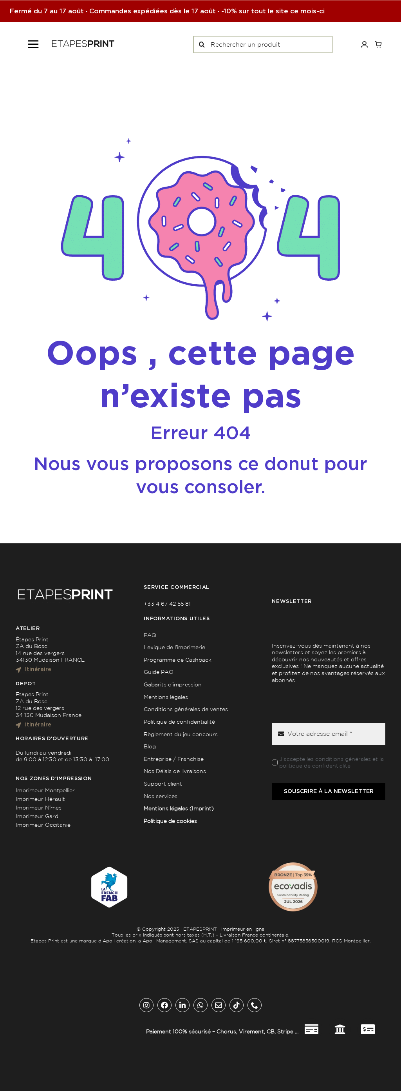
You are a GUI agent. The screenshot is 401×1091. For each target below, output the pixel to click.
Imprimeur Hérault (40, 799)
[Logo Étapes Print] (83, 43)
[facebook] (164, 1005)
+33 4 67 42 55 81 (167, 604)
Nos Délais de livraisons (175, 771)
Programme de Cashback (177, 660)
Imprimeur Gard (37, 816)
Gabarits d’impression (173, 684)
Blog (150, 746)
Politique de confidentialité (179, 722)
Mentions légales (166, 697)
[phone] (254, 1005)
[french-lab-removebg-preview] (107, 865)
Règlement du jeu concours (181, 734)
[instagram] (146, 1005)
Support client (163, 784)
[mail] (218, 1005)
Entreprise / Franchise (174, 759)
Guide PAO (158, 672)
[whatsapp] (200, 1005)
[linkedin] (182, 1005)
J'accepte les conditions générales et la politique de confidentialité (331, 762)
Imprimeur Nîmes (38, 807)
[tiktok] (236, 1005)
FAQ (150, 635)
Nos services (160, 796)
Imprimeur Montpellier (45, 790)
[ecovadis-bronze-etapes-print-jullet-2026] (293, 865)
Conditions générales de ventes (186, 709)
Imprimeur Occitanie (43, 825)
